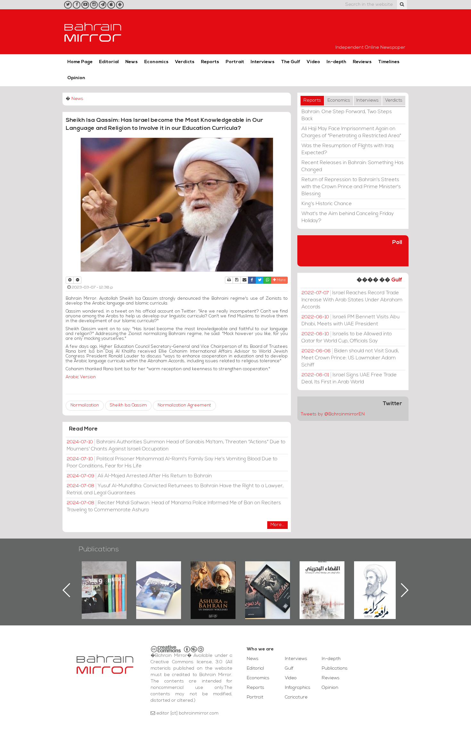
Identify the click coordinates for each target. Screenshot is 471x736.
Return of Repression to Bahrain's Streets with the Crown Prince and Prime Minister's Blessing (351, 187)
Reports (210, 62)
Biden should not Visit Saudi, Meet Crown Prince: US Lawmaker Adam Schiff (350, 358)
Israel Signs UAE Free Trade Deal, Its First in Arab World (349, 378)
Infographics (297, 687)
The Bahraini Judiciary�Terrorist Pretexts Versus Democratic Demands (268, 584)
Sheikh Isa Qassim (128, 405)
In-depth (336, 62)
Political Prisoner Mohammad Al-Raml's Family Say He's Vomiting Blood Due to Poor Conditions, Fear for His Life (172, 462)
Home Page (80, 62)
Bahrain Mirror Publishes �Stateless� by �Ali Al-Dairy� (213, 580)
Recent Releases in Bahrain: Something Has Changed (353, 166)
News (131, 62)
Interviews (263, 62)
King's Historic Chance (327, 203)
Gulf (396, 280)
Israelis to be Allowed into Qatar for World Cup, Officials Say (347, 337)
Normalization (84, 405)
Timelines (389, 62)
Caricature (296, 697)
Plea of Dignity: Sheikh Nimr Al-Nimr (322, 576)
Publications (98, 549)
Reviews (362, 62)
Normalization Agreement (184, 405)
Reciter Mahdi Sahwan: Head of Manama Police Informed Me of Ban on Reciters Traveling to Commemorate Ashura (174, 506)
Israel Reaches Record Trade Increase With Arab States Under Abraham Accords (352, 300)
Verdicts (184, 62)
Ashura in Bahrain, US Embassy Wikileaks (158, 580)
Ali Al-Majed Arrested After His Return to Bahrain (139, 476)
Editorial (109, 62)
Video (313, 62)
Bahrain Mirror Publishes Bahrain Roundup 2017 (104, 580)
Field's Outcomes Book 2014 (376, 572)
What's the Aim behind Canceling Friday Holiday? (348, 217)
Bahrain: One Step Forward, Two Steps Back (347, 115)
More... (277, 525)
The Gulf (290, 62)
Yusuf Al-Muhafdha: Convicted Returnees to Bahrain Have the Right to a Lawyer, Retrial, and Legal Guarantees (175, 489)
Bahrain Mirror (93, 32)
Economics (156, 62)
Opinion (76, 78)
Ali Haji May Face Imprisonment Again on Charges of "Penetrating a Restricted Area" (351, 132)
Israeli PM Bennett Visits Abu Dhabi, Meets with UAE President (351, 320)
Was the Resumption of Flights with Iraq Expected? (347, 149)
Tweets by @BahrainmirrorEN (333, 414)
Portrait (235, 62)
